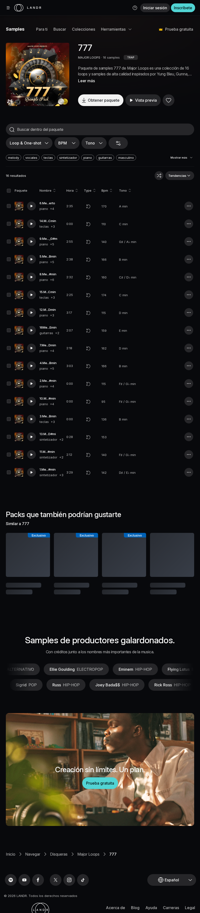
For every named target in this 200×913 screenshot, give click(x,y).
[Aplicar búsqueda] (12, 129)
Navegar (32, 854)
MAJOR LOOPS (89, 57)
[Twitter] (55, 880)
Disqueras (59, 854)
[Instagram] (69, 880)
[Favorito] (168, 100)
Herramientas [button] (113, 29)
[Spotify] (11, 880)
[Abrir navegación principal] (8, 7)
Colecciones (83, 29)
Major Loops (88, 854)
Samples (15, 29)
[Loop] (88, 206)
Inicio (10, 854)
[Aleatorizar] (159, 175)
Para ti (42, 29)
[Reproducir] (37, 74)
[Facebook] (38, 880)
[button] (134, 7)
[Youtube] (24, 880)
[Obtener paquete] (42, 554)
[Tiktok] (83, 880)
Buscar (59, 29)
